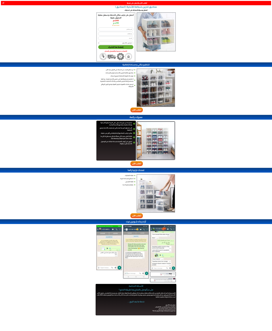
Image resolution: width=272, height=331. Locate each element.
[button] (135, 110)
